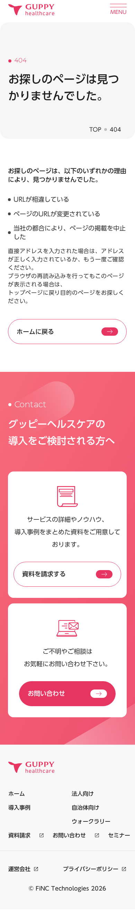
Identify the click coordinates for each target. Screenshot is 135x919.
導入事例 (19, 807)
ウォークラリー (91, 821)
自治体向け (85, 807)
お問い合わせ (69, 835)
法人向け (83, 793)
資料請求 (19, 835)
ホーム (16, 793)
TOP (95, 129)
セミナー (119, 835)
